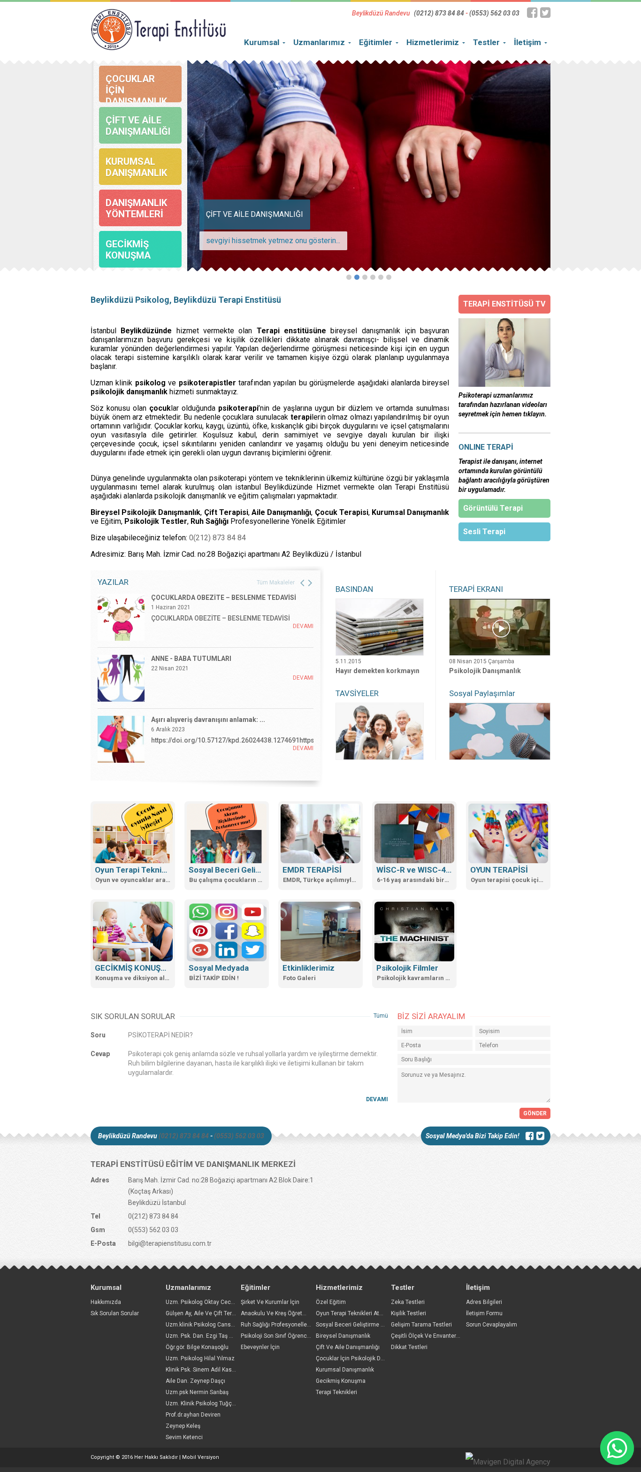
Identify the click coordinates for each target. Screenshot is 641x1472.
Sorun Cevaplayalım (491, 1324)
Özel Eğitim (331, 1302)
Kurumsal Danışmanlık (345, 1369)
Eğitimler (375, 42)
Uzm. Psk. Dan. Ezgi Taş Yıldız (204, 1336)
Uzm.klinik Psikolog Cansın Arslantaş (214, 1324)
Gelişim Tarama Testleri (421, 1324)
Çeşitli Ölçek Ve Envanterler (427, 1336)
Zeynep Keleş (183, 1426)
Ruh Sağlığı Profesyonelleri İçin (281, 1324)
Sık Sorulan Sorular (115, 1313)
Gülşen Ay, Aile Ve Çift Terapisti (206, 1313)
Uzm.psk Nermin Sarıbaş (197, 1392)
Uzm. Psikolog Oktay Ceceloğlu (206, 1302)
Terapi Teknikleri (336, 1392)
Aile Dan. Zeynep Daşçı (195, 1381)
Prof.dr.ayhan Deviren (193, 1414)
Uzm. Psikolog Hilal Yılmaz (200, 1358)
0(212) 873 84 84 (217, 537)
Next (515, 163)
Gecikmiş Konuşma (341, 1381)
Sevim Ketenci (184, 1437)
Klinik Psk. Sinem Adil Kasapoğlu (207, 1369)
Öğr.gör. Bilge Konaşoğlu (197, 1347)
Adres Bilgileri (484, 1302)
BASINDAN (354, 589)
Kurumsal (261, 42)
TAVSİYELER (357, 693)
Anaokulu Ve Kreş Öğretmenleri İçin (287, 1313)
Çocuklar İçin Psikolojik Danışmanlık (362, 1358)
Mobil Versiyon (200, 1457)
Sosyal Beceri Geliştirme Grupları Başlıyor (369, 1324)
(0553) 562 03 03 (494, 13)
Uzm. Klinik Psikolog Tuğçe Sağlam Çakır (218, 1403)
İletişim (527, 42)
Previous (222, 163)
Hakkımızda (106, 1302)
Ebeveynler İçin (260, 1347)
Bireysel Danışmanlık (343, 1336)
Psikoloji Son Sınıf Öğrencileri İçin (284, 1336)
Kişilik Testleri (408, 1313)
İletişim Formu (484, 1313)
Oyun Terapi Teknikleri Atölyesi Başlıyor (366, 1313)
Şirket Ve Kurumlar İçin (270, 1302)
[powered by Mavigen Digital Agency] (507, 1462)
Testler (486, 42)
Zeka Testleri (408, 1302)
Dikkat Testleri (409, 1347)
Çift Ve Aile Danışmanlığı (348, 1347)
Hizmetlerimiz (432, 42)
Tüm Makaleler (276, 582)
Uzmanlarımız (319, 42)
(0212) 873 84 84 (439, 13)
